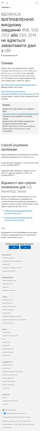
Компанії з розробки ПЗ (8, 384)
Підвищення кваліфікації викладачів (11, 316)
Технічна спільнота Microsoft (9, 375)
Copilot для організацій (8, 258)
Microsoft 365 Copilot (7, 352)
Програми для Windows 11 (9, 271)
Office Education (6, 313)
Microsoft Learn (6, 368)
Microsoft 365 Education (8, 309)
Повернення (5, 287)
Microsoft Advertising (7, 349)
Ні (25, 247)
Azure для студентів (7, 323)
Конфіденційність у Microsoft (9, 401)
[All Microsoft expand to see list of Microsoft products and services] (2, 2)
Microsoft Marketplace (8, 378)
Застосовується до (10, 55)
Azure (3, 339)
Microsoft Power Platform (8, 381)
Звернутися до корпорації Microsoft (11, 421)
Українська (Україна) (11, 410)
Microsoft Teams (6, 355)
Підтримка (6, 7)
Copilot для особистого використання (12, 261)
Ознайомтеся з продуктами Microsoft (12, 267)
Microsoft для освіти (7, 300)
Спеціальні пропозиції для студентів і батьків (14, 319)
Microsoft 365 (5, 264)
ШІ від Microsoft (6, 332)
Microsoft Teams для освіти (9, 306)
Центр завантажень (7, 284)
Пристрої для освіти (7, 303)
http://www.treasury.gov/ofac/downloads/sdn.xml (19, 85)
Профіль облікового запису (9, 280)
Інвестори (4, 404)
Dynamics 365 (5, 342)
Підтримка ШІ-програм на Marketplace (12, 371)
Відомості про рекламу (28, 424)
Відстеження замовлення (8, 290)
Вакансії (4, 397)
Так (14, 247)
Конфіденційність (26, 421)
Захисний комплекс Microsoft (9, 335)
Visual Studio (5, 388)
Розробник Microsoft (7, 365)
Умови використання (7, 424)
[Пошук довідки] (7, 2)
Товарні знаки (17, 424)
